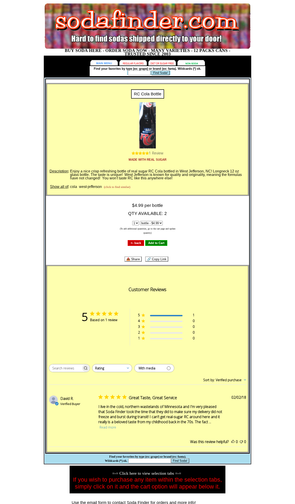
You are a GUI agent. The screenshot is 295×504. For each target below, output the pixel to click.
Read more (108, 427)
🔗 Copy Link (156, 259)
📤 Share (133, 259)
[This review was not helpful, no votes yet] (241, 441)
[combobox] (112, 368)
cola (73, 187)
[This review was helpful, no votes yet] (233, 441)
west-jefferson (90, 187)
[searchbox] (65, 368)
